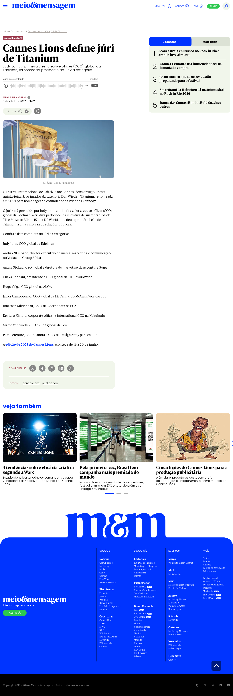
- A (7, 111)
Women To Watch (107, 582)
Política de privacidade (214, 567)
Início (6, 31)
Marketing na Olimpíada (145, 566)
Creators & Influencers (145, 590)
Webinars (103, 599)
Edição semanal (210, 578)
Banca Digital (105, 603)
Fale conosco (209, 571)
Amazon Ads (140, 613)
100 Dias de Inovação (144, 562)
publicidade (50, 383)
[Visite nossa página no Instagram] (213, 685)
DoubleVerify (140, 653)
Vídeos (102, 596)
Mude (137, 646)
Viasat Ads (139, 636)
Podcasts (103, 593)
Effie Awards (105, 643)
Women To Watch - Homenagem (177, 607)
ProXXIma (104, 579)
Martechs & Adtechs (144, 596)
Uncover (138, 643)
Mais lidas (210, 42)
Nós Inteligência (142, 626)
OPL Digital (139, 616)
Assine (213, 6)
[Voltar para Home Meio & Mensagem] (44, 6)
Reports (103, 609)
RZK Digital (139, 649)
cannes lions (31, 383)
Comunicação (106, 562)
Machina (138, 633)
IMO (136, 609)
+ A (14, 111)
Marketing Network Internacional (178, 633)
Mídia (102, 569)
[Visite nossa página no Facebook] (197, 685)
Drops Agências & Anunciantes (143, 571)
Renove (206, 561)
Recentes (169, 42)
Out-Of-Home (141, 593)
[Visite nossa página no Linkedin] (221, 685)
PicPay (137, 623)
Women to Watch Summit (180, 562)
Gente (102, 572)
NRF (101, 630)
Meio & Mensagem (14, 97)
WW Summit (105, 633)
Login (196, 6)
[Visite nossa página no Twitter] (205, 685)
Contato (179, 6)
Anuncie (207, 564)
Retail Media (140, 586)
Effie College (174, 648)
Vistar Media (140, 630)
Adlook (137, 656)
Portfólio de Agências (109, 606)
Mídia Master (174, 574)
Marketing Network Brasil (181, 584)
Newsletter (161, 6)
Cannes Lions (18, 31)
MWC (102, 626)
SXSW (102, 623)
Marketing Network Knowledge (178, 601)
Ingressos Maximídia (208, 589)
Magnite (138, 639)
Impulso (138, 620)
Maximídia (104, 639)
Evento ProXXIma (108, 636)
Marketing (104, 566)
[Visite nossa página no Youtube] (228, 685)
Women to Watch (211, 581)
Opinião (103, 575)
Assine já (15, 613)
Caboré (102, 646)
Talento (137, 575)
